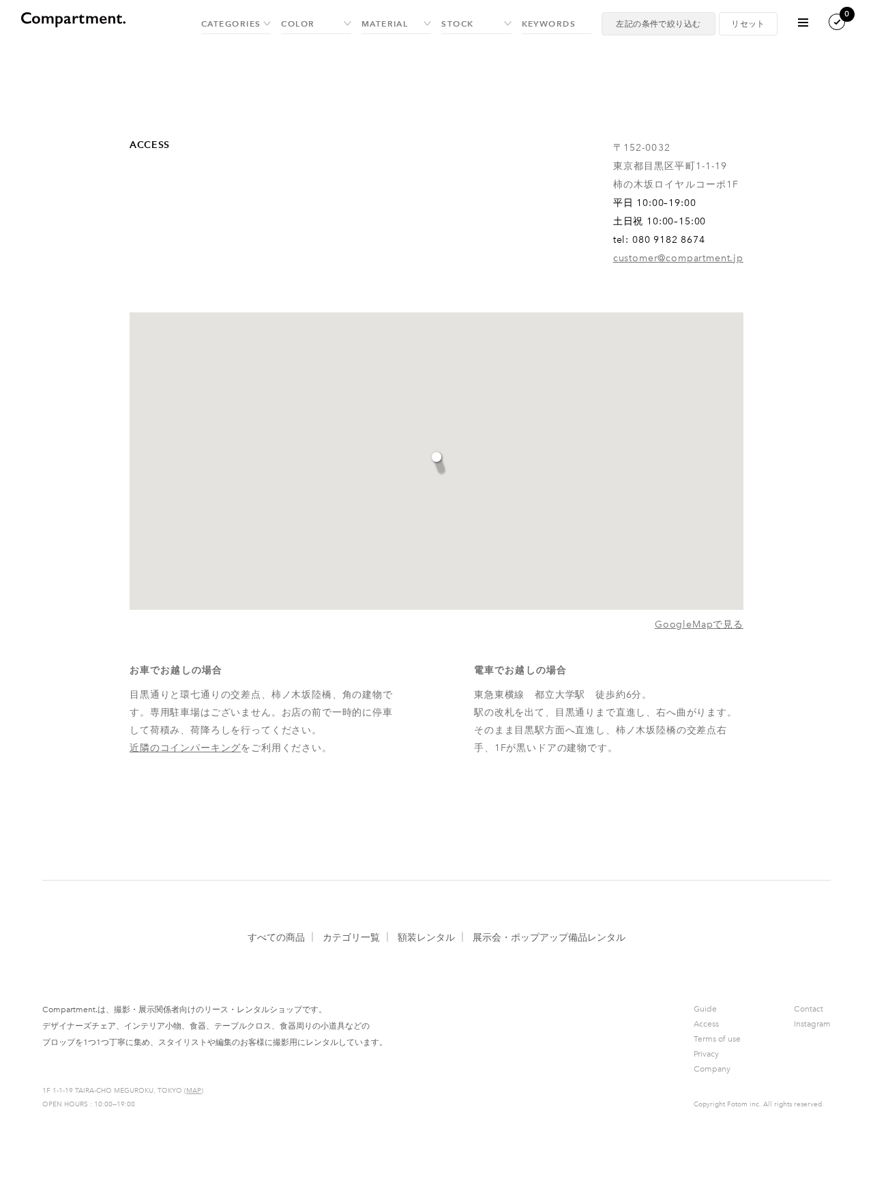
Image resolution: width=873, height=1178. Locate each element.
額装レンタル (426, 937)
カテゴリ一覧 (351, 937)
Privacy (706, 1054)
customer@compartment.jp (678, 258)
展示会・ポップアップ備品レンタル (549, 937)
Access (706, 1024)
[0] (826, 27)
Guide (705, 1009)
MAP (193, 1091)
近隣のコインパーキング (185, 748)
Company (712, 1069)
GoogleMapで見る (699, 624)
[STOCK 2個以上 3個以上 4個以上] (476, 24)
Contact (808, 1009)
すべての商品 (276, 937)
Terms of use (717, 1039)
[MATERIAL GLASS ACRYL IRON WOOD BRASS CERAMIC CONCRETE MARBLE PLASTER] (396, 24)
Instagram (812, 1024)
